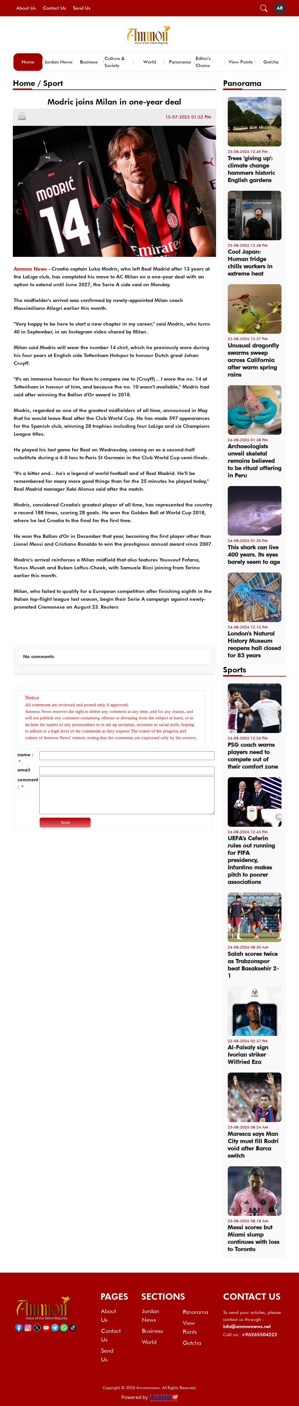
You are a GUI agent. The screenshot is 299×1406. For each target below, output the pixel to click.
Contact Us (54, 8)
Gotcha (271, 62)
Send (65, 822)
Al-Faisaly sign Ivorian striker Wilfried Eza (248, 1054)
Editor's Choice (203, 62)
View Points (241, 62)
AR (280, 8)
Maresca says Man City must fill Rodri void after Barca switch (253, 1144)
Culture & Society (115, 62)
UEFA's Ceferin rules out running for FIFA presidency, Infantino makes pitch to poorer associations (251, 860)
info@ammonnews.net (247, 1326)
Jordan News (58, 62)
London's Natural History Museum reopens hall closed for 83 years (254, 644)
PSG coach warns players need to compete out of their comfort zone (253, 755)
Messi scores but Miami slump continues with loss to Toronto (253, 1238)
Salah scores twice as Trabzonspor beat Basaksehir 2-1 (253, 964)
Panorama (180, 62)
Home (28, 62)
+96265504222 (259, 1334)
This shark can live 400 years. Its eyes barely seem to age (254, 554)
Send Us (82, 8)
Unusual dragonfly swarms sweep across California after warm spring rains (253, 360)
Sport (53, 83)
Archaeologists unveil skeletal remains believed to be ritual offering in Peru (254, 461)
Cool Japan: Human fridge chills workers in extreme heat (250, 262)
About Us (26, 8)
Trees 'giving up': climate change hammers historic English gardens (251, 169)
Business (89, 62)
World (149, 62)
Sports (234, 669)
